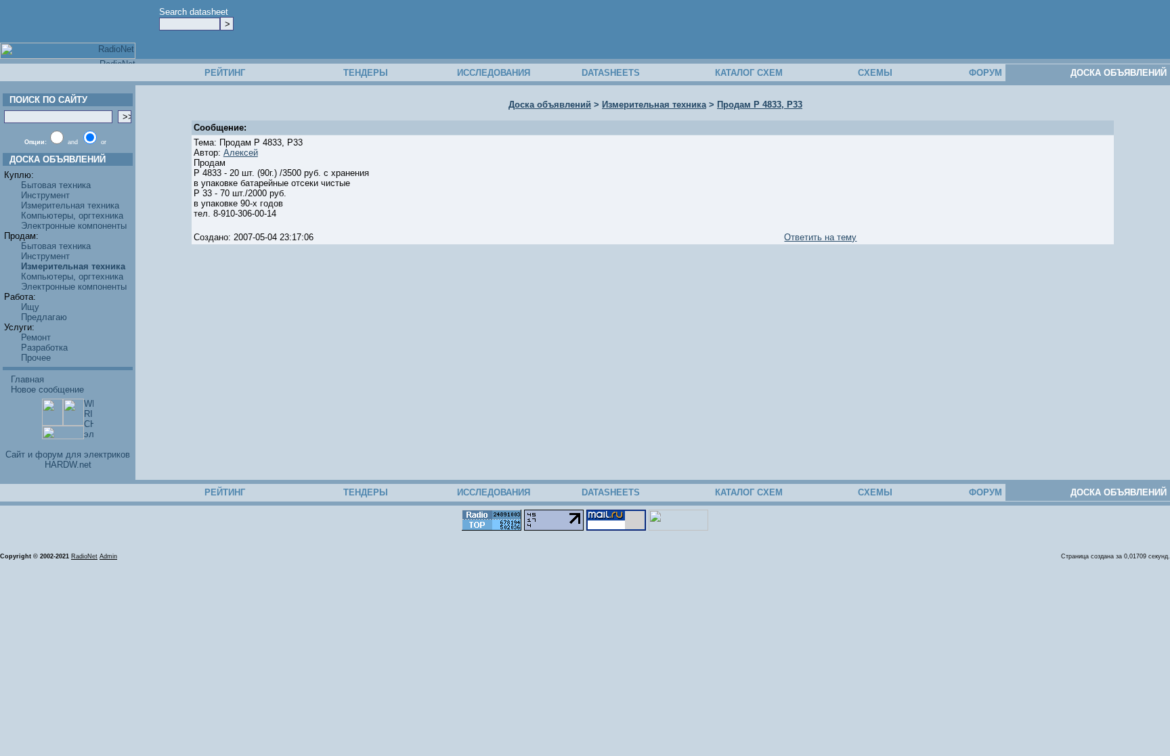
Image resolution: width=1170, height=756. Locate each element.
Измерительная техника (70, 205)
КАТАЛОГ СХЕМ (749, 73)
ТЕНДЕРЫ (365, 73)
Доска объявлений (549, 104)
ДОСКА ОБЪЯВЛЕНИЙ (1118, 73)
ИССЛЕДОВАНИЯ (493, 73)
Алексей (240, 153)
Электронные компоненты (74, 226)
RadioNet (84, 556)
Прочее (36, 358)
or (103, 142)
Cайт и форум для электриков (67, 454)
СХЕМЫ (875, 73)
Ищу (30, 307)
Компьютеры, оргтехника (72, 215)
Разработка (44, 347)
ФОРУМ (985, 73)
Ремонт (36, 337)
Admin (108, 556)
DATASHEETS (611, 73)
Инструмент (45, 195)
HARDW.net (68, 465)
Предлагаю (44, 317)
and (73, 142)
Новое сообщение (47, 389)
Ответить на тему (820, 237)
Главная (27, 379)
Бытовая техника (56, 185)
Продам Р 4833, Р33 (759, 104)
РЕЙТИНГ (224, 73)
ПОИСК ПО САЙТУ (45, 100)
